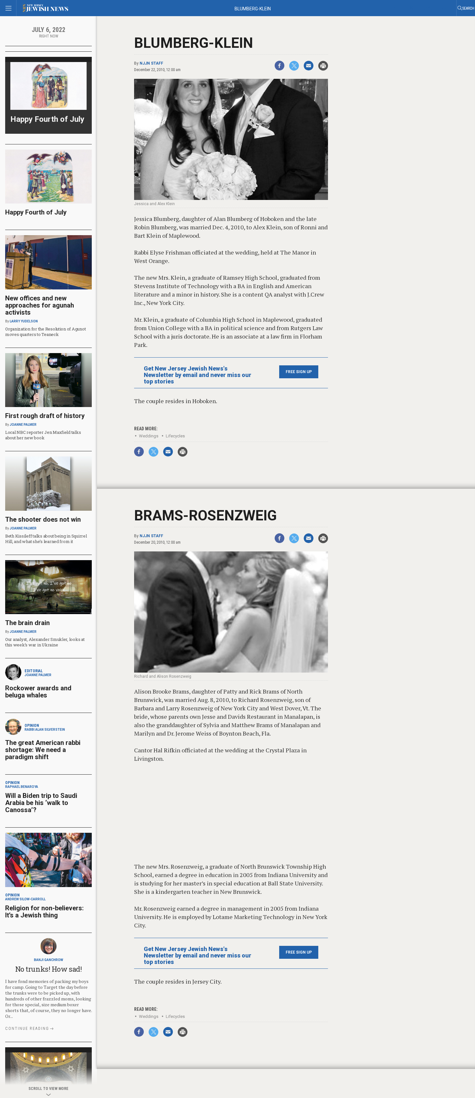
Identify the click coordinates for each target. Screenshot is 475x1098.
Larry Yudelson (24, 321)
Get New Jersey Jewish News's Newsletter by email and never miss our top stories (197, 375)
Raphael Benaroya (21, 787)
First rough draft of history (45, 416)
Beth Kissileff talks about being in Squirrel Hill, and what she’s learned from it (46, 538)
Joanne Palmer (23, 424)
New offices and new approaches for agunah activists (39, 305)
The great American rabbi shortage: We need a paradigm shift (42, 750)
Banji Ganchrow (48, 960)
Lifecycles (175, 436)
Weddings (148, 436)
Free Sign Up (299, 372)
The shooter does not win (43, 519)
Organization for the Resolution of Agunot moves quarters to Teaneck (45, 331)
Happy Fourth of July (47, 119)
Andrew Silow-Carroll (25, 899)
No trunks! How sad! (48, 969)
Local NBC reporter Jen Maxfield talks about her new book (43, 435)
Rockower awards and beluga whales (38, 691)
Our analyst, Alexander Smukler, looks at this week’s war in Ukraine (45, 642)
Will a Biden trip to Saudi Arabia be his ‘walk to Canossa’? (41, 803)
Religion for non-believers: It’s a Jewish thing (44, 911)
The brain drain (27, 623)
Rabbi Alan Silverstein (45, 729)
